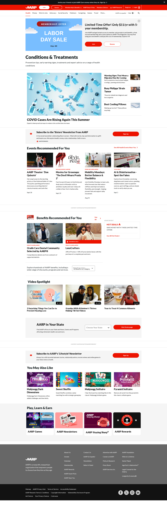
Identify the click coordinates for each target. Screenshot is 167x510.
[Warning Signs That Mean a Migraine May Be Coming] (135, 79)
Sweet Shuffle (63, 389)
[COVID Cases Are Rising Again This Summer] (64, 94)
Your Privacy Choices (42, 496)
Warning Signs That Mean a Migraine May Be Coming (116, 76)
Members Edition (102, 7)
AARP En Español (89, 457)
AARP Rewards (117, 7)
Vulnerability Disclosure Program (79, 492)
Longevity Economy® (129, 476)
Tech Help (117, 169)
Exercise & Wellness (91, 169)
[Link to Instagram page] (132, 492)
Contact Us (87, 452)
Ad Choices (29, 496)
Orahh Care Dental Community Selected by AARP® (43, 250)
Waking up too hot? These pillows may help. (115, 109)
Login (135, 7)
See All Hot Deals (113, 236)
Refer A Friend (88, 465)
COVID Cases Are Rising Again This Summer (58, 119)
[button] (138, 13)
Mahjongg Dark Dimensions (35, 391)
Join (93, 44)
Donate (66, 457)
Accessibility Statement (68, 489)
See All (96, 218)
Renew (112, 44)
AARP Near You (69, 478)
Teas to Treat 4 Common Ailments (119, 308)
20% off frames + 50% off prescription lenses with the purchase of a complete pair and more (83, 253)
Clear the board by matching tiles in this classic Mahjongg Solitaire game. (98, 394)
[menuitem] (28, 14)
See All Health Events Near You (125, 147)
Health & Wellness (33, 245)
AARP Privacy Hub (39, 489)
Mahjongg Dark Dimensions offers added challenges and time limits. (38, 397)
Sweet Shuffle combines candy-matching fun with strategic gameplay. (68, 394)
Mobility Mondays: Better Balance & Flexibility (95, 175)
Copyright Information (58, 492)
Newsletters (88, 461)
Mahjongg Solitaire (95, 389)
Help (129, 13)
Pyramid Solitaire (123, 389)
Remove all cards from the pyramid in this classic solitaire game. (126, 394)
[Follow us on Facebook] (120, 492)
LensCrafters (72, 248)
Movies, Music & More (34, 169)
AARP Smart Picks (89, 7)
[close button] (139, 21)
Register (128, 7)
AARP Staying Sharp (97, 432)
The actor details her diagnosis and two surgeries (115, 96)
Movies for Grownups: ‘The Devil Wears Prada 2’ (68, 175)
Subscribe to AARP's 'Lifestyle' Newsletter (59, 353)
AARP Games (35, 431)
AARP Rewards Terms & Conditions (37, 492)
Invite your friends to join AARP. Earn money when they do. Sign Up (81, 2)
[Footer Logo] (39, 459)
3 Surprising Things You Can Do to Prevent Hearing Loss (42, 309)
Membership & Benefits (72, 7)
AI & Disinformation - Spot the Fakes (125, 174)
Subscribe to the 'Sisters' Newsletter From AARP (62, 132)
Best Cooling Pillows (115, 104)
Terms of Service (52, 489)
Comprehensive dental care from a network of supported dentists (42, 256)
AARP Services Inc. (109, 469)
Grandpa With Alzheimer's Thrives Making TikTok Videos (81, 309)
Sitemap (28, 489)
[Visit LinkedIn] (138, 492)
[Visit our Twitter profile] (126, 492)
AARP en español (120, 13)
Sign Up (126, 134)
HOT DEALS (112, 224)
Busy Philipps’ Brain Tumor (114, 90)
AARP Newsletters (67, 431)
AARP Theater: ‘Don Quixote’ (37, 174)
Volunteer (67, 461)
